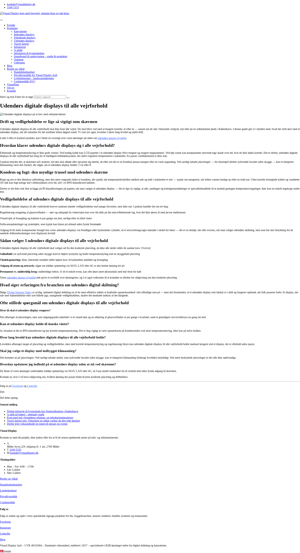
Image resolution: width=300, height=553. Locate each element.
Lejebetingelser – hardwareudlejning (34, 78)
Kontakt (11, 90)
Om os (10, 87)
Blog (9, 65)
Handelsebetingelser (11, 484)
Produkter (12, 28)
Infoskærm (20, 47)
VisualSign (13, 84)
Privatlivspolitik (8, 496)
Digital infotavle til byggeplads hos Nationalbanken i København (42, 411)
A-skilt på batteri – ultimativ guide (25, 414)
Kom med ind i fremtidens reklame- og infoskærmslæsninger (40, 417)
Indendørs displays (24, 34)
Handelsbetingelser (24, 72)
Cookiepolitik (7, 502)
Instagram (5, 527)
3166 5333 (13, 7)
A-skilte (18, 50)
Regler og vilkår (16, 68)
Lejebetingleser (8, 490)
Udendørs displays (24, 40)
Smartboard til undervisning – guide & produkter (40, 56)
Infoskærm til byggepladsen (29, 53)
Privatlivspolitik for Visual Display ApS (35, 75)
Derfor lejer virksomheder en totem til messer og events (37, 423)
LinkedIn (32, 385)
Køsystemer (20, 31)
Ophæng (18, 59)
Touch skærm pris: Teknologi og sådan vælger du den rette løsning (43, 420)
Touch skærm (21, 43)
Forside (11, 25)
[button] (150, 551)
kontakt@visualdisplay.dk (21, 4)
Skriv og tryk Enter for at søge (16, 96)
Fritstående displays (24, 37)
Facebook (17, 385)
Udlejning (19, 62)
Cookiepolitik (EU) (24, 81)
